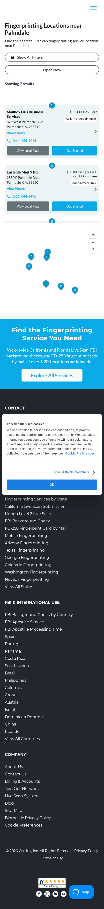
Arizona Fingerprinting (26, 543)
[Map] (52, 271)
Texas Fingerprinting (25, 550)
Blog (9, 803)
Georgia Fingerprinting (27, 557)
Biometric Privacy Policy (28, 818)
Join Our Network (22, 788)
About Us (14, 766)
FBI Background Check (27, 521)
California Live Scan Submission (35, 506)
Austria (11, 702)
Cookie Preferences (24, 825)
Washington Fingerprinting (31, 572)
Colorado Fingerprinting (28, 565)
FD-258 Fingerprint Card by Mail (35, 528)
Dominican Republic (25, 717)
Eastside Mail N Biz (22, 172)
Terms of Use (52, 858)
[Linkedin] (55, 894)
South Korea (17, 666)
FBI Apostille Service (24, 622)
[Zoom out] (93, 242)
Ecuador (13, 731)
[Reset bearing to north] (93, 249)
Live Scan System (22, 796)
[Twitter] (47, 894)
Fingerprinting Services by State (36, 499)
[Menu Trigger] (93, 7)
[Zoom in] (93, 234)
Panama (13, 651)
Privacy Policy (86, 851)
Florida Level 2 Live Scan (28, 513)
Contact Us (16, 774)
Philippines (15, 680)
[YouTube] (64, 894)
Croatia (12, 695)
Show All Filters (30, 57)
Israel (10, 709)
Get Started (75, 151)
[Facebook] (39, 894)
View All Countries (22, 738)
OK (52, 484)
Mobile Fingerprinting (26, 535)
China (10, 724)
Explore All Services (52, 375)
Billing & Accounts (22, 781)
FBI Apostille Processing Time (33, 629)
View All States (19, 586)
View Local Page (28, 151)
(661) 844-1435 (24, 196)
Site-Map (13, 810)
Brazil (10, 673)
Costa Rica (15, 658)
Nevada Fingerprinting (27, 579)
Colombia (14, 687)
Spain (10, 636)
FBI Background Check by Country (39, 614)
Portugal (13, 644)
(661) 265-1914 (24, 140)
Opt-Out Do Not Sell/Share (71, 472)
